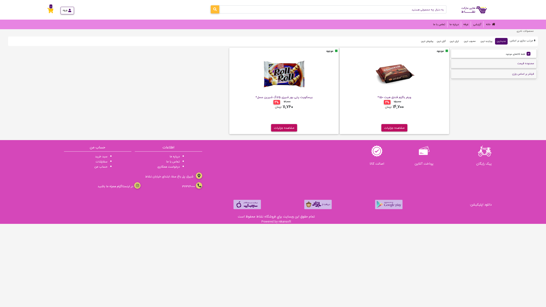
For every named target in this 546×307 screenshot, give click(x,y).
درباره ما (454, 24)
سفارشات (101, 161)
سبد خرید (101, 156)
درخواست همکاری (168, 166)
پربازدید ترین (486, 41)
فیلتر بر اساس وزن (523, 73)
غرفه (466, 24)
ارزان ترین (454, 41)
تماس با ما (439, 24)
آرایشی (477, 24)
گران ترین (441, 41)
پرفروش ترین (427, 41)
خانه (488, 24)
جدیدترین (501, 41)
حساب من (100, 166)
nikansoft (285, 221)
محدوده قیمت (525, 63)
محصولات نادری (525, 31)
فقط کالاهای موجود (515, 54)
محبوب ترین (469, 41)
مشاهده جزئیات (394, 127)
